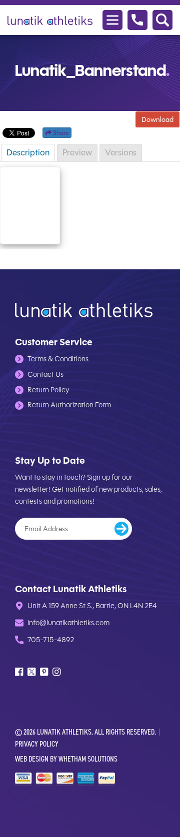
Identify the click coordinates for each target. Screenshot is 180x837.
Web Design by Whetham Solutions (66, 759)
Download (158, 119)
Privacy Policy (36, 744)
